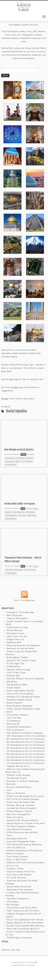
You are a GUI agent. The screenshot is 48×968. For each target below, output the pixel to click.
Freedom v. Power (15, 868)
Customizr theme (29, 965)
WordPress (11, 681)
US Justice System (10, 464)
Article (36, 508)
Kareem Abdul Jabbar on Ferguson (19, 503)
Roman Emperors (14, 702)
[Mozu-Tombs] (35, 266)
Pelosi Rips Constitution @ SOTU (22, 928)
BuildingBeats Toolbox (17, 657)
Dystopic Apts (13, 675)
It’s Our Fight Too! (15, 663)
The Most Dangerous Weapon (20, 826)
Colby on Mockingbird (16, 618)
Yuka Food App (13, 717)
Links (22, 508)
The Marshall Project (16, 778)
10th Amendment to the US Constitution (26, 735)
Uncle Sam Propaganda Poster (20, 841)
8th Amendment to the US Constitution (25, 741)
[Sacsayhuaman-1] (12, 310)
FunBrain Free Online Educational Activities (22, 894)
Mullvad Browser (14, 630)
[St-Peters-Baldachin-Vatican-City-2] (35, 111)
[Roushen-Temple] (12, 332)
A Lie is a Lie (12, 865)
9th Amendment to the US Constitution (25, 738)
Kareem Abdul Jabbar (18, 512)
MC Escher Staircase (16, 877)
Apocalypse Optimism (16, 838)
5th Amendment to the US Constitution (25, 750)
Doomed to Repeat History (19, 699)
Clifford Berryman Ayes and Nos (22, 832)
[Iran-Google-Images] (35, 178)
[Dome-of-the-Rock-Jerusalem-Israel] (12, 288)
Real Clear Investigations (18, 814)
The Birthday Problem (16, 684)
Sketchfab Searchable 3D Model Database (21, 882)
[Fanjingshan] (35, 288)
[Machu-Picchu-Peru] (35, 156)
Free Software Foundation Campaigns (24, 732)
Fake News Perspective (17, 898)
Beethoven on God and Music (20, 648)
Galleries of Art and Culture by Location (25, 862)
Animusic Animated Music (18, 786)
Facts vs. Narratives (15, 793)
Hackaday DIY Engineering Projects (23, 696)
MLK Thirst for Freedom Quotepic (22, 799)
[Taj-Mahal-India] (35, 89)
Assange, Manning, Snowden (20, 805)
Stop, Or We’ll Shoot (16, 859)
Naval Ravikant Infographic (19, 705)
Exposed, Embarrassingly (18, 669)
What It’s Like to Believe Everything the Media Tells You (25, 770)
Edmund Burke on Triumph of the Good (25, 823)
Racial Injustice (9, 461)
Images (23, 454)
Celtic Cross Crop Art (16, 636)
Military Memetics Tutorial (19, 811)
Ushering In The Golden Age (20, 612)
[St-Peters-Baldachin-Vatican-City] (12, 266)
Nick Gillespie (20, 458)
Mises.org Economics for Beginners (23, 645)
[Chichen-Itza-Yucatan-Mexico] (35, 222)
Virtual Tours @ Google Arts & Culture (25, 796)
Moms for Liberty (14, 817)
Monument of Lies (15, 633)
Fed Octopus (12, 901)
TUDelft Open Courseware (19, 937)
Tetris (9, 835)
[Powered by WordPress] (35, 962)
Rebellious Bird (13, 642)
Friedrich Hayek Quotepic (18, 774)
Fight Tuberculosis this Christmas (22, 910)
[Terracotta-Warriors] (35, 200)
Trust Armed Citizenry (17, 856)
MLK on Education (15, 729)
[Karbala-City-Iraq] (12, 200)
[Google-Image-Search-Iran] (35, 310)
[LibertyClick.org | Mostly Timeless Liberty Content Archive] (24, 7)
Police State (29, 458)
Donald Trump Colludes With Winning (25, 925)
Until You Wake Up (15, 847)
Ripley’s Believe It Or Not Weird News (24, 922)
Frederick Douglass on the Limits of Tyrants (23, 915)
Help (11, 379)
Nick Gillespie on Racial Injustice (19, 449)
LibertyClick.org (21, 962)
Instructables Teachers (17, 714)
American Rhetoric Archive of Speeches (25, 678)
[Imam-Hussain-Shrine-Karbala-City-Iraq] (12, 89)
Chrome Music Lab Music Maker (21, 907)
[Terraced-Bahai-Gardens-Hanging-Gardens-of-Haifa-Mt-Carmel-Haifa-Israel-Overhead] (12, 244)
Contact (14, 387)
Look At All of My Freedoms (19, 693)
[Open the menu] (44, 17)
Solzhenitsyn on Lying (17, 627)
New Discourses (14, 615)
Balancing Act (12, 723)
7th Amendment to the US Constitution (25, 744)
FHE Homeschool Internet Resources (24, 844)
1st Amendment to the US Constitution (25, 763)
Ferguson (8, 512)
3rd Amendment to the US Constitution (25, 756)
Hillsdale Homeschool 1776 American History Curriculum (23, 852)
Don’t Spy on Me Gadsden (19, 874)
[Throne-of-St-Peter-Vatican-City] (35, 133)
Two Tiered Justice (27, 461)
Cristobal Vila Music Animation (21, 808)
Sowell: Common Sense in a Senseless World (24, 623)
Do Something (13, 720)
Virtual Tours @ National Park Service (24, 919)
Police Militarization (11, 515)
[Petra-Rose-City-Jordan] (12, 156)
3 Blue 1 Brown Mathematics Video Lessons (22, 710)
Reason (18, 461)
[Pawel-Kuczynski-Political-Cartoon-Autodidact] (12, 133)
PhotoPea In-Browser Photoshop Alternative (22, 782)
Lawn (9, 789)
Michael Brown (30, 512)
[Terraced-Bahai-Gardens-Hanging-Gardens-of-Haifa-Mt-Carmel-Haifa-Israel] (12, 178)
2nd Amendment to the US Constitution (25, 759)
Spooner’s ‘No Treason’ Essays (21, 660)
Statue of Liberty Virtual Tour (20, 871)
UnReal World (13, 666)
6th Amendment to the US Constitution (25, 747)
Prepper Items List (15, 639)
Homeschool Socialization (18, 726)
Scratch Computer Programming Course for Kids (25, 933)
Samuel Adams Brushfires (18, 886)
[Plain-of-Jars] (12, 111)
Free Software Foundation (19, 829)
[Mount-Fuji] (35, 244)
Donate (4, 398)
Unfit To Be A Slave (16, 672)
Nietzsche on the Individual (19, 889)
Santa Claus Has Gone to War (20, 802)
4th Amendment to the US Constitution (25, 753)
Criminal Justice (9, 458)
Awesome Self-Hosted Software (22, 820)
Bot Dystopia (12, 904)
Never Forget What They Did (20, 690)
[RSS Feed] (24, 594)
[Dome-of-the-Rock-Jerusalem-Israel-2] (12, 222)
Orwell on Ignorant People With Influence (21, 653)
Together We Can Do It (17, 766)
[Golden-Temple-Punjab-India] (35, 332)
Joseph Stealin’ (13, 687)
